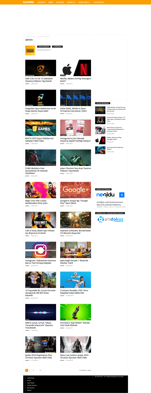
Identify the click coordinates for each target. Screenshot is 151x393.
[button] (125, 2)
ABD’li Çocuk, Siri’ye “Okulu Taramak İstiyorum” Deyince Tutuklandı (39, 325)
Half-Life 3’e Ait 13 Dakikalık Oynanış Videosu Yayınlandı (39, 79)
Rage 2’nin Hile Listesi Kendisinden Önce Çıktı (36, 201)
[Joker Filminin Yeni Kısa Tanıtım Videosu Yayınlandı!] (75, 157)
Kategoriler (99, 2)
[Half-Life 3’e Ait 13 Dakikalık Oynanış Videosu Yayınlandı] (40, 68)
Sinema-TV (71, 2)
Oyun (27, 135)
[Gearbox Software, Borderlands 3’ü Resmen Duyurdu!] (75, 220)
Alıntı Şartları (31, 388)
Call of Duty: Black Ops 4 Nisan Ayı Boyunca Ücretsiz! (39, 231)
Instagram (63, 135)
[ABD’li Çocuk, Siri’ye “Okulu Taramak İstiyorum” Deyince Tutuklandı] (40, 312)
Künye (29, 380)
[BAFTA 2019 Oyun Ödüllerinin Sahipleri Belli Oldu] (40, 128)
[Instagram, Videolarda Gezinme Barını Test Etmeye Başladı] (40, 250)
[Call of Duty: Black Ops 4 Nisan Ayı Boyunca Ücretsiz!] (40, 220)
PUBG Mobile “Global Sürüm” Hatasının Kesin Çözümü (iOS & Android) (116, 109)
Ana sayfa (27, 36)
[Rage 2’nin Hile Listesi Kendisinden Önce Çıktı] (40, 190)
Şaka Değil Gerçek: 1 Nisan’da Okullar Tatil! (74, 261)
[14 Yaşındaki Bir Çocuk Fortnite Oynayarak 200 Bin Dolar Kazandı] (40, 280)
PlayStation (29, 352)
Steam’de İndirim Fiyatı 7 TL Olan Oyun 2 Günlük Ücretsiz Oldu (116, 119)
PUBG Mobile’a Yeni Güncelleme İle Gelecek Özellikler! (36, 171)
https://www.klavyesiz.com (43, 50)
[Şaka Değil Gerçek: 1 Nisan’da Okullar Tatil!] (75, 250)
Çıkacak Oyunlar (30, 75)
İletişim (29, 390)
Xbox (62, 352)
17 (40, 370)
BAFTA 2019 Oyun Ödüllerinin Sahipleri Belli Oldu (39, 139)
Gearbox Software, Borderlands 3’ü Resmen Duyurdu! (75, 231)
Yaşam (62, 257)
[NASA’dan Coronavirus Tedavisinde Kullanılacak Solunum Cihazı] (100, 130)
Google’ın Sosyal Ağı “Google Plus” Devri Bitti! (74, 201)
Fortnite (28, 287)
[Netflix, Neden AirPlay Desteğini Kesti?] (75, 68)
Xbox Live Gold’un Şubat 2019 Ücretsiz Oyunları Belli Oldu (74, 356)
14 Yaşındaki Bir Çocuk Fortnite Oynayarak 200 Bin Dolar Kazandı (40, 293)
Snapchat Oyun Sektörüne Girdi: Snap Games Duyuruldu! (40, 109)
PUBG (27, 165)
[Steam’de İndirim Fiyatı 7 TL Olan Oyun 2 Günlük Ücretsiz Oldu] (100, 120)
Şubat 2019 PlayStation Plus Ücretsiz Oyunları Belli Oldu (38, 356)
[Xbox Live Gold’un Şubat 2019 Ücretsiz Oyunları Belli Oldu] (75, 344)
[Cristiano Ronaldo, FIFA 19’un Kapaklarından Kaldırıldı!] (75, 280)
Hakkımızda (30, 378)
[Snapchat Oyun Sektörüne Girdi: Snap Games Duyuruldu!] (40, 98)
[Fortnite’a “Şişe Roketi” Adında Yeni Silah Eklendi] (75, 312)
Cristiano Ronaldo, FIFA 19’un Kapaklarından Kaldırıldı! (74, 291)
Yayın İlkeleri (30, 383)
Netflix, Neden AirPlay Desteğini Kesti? (75, 79)
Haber (50, 2)
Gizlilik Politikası (32, 385)
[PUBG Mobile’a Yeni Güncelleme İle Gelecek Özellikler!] (40, 157)
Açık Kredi (60, 2)
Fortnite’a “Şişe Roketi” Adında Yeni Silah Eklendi (75, 324)
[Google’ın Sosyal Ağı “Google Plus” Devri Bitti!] (75, 190)
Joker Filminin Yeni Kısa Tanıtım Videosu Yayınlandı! (75, 169)
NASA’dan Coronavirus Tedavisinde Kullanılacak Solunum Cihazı (115, 129)
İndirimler (28, 227)
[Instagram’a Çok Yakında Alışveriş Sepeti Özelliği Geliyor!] (75, 128)
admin (27, 83)
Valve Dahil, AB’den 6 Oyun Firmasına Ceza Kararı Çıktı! (73, 109)
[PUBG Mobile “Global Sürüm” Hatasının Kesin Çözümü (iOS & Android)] (100, 110)
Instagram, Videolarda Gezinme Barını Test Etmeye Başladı (40, 261)
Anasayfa (41, 2)
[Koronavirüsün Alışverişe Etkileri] (100, 150)
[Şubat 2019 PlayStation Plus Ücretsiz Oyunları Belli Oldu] (40, 344)
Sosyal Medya (83, 2)
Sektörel (63, 75)
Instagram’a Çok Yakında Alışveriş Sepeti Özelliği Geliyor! (75, 139)
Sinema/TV (63, 165)
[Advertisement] (75, 19)
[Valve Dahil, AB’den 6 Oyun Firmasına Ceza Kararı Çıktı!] (75, 98)
